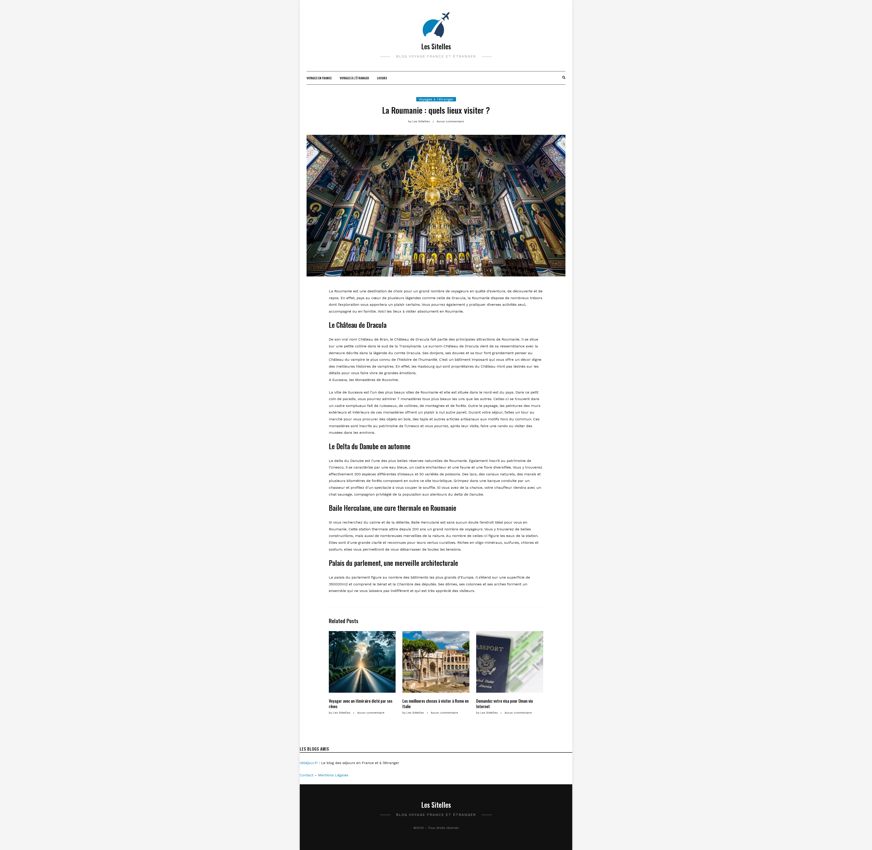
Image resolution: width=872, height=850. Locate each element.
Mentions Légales (333, 775)
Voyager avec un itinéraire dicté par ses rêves (360, 703)
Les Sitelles (436, 46)
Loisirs (382, 77)
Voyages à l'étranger (436, 99)
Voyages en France (319, 77)
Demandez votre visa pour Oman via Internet (504, 703)
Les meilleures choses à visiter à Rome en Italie (435, 703)
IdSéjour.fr (309, 763)
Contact (306, 775)
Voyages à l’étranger (354, 77)
